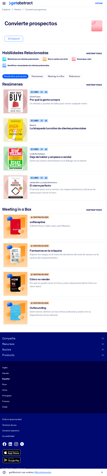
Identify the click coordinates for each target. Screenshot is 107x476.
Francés (5, 401)
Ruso (4, 384)
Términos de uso (9, 425)
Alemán (5, 373)
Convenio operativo (10, 430)
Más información (42, 472)
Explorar (6, 9)
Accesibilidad (8, 436)
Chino (4, 390)
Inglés (5, 367)
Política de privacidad (11, 419)
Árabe (4, 407)
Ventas (17, 9)
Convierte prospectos (35, 9)
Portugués (6, 395)
